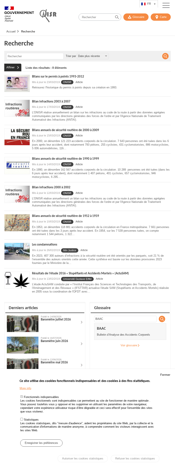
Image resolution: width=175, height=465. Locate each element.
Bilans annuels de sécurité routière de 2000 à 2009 (65, 130)
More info (25, 388)
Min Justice (69, 250)
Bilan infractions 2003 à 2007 (51, 101)
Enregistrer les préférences (41, 443)
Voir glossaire (129, 345)
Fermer (165, 374)
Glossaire (138, 17)
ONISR (67, 82)
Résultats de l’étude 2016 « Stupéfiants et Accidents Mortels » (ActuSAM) (80, 273)
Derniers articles (23, 308)
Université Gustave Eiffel (77, 279)
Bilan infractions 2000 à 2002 (51, 187)
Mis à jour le (46, 82)
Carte (163, 17)
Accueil (11, 31)
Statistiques (31, 419)
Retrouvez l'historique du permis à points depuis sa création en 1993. (74, 87)
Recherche (28, 31)
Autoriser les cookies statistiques (82, 458)
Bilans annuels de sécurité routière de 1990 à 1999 (65, 159)
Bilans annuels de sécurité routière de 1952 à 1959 (65, 216)
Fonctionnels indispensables (41, 397)
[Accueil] (19, 16)
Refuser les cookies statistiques (135, 458)
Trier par (71, 56)
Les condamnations (44, 244)
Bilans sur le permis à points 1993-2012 (58, 76)
